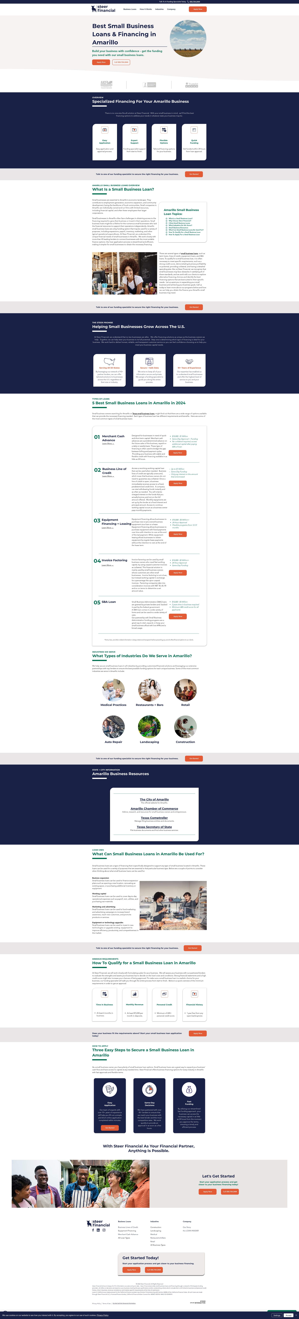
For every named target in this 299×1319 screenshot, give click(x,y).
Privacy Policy (96, 1303)
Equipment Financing (127, 1231)
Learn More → (108, 443)
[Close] (296, 1315)
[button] (171, 9)
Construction (155, 1227)
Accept (288, 1315)
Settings (277, 1315)
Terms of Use (107, 1303)
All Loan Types (124, 1238)
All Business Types (158, 1245)
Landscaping (155, 1231)
